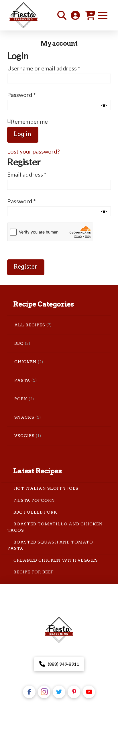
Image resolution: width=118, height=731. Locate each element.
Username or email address (55, 68)
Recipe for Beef (33, 572)
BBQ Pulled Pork (35, 512)
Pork (20, 399)
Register (26, 266)
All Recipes (29, 325)
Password (33, 94)
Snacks (24, 417)
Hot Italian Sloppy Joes (45, 488)
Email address (38, 174)
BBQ (19, 343)
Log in (23, 134)
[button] (62, 15)
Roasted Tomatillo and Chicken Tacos (55, 527)
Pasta (22, 380)
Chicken (25, 361)
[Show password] (104, 106)
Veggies (24, 435)
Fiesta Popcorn (34, 500)
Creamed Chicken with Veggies (55, 560)
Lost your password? (33, 151)
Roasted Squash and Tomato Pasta (50, 545)
